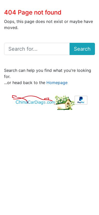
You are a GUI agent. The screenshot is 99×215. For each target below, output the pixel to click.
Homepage (57, 82)
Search (82, 49)
